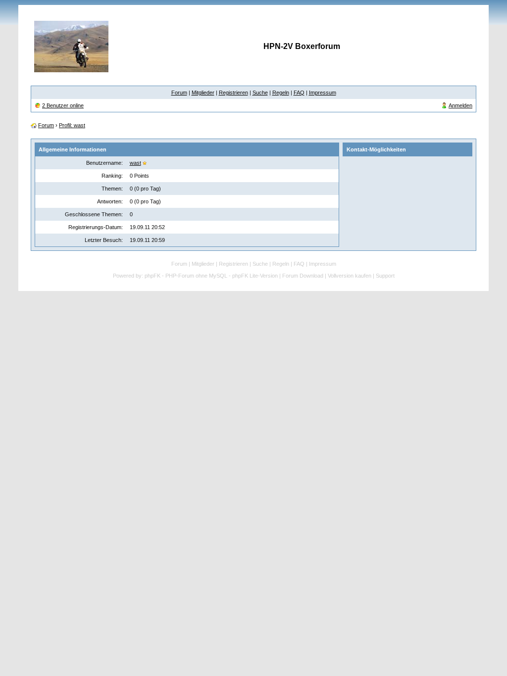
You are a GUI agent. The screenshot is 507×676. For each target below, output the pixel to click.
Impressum (322, 93)
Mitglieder (203, 93)
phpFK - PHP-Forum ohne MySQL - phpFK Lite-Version (211, 276)
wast (135, 163)
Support (385, 276)
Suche (260, 93)
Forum (179, 93)
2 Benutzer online (63, 105)
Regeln (280, 93)
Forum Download (302, 276)
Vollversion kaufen (349, 276)
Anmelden (460, 105)
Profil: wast (72, 125)
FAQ (299, 93)
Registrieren (233, 93)
